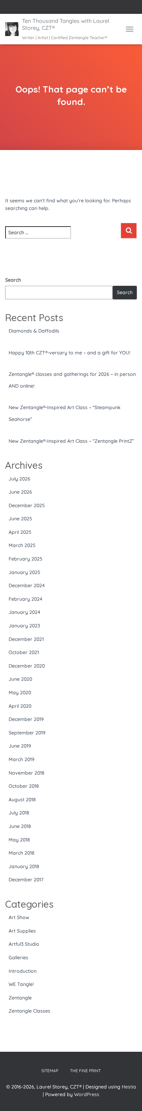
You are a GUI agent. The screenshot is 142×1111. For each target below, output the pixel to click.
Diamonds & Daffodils (34, 331)
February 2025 (25, 559)
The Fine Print (85, 1070)
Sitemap (49, 1070)
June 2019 (20, 746)
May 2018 (19, 840)
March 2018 (21, 853)
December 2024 (27, 585)
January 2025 (24, 572)
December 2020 (27, 666)
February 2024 (25, 599)
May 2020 (20, 692)
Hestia (129, 1087)
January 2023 (24, 626)
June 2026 (20, 492)
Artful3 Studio (24, 944)
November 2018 (26, 773)
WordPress (86, 1094)
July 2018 (19, 813)
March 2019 (21, 759)
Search (13, 280)
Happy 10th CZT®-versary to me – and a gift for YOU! (69, 353)
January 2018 (24, 866)
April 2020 (20, 706)
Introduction (23, 971)
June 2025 (20, 518)
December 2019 (26, 719)
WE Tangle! (21, 984)
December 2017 (26, 879)
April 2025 (20, 532)
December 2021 (26, 639)
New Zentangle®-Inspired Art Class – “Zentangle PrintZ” (71, 441)
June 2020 (20, 679)
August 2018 (22, 799)
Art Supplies (22, 931)
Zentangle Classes (29, 1011)
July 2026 (19, 479)
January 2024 (24, 612)
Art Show (19, 917)
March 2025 (22, 545)
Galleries (18, 957)
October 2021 (24, 652)
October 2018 (24, 786)
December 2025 (27, 505)
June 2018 (20, 826)
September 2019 (27, 733)
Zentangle (20, 998)
